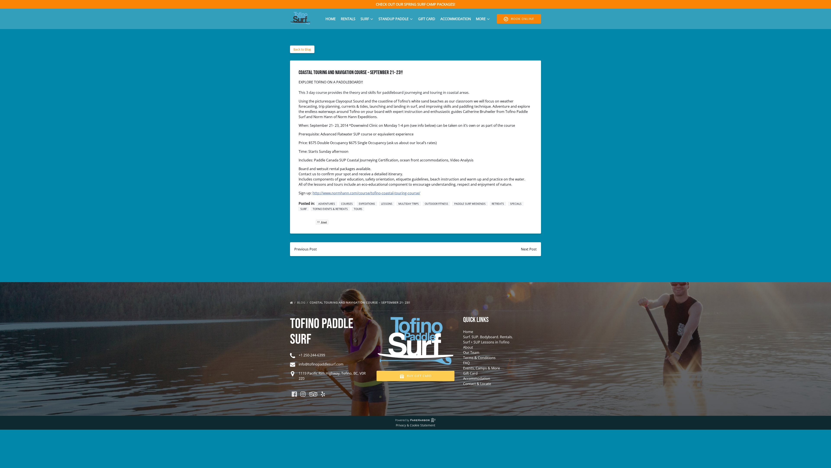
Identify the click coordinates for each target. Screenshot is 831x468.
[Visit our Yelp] (323, 394)
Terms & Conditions (479, 357)
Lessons (386, 204)
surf (303, 209)
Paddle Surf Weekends (470, 204)
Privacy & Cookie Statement (415, 425)
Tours (358, 209)
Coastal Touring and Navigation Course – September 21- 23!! (360, 302)
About (468, 347)
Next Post (529, 249)
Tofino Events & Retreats (330, 209)
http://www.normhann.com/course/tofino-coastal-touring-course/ (366, 193)
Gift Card (426, 18)
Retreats (498, 204)
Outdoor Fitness (436, 204)
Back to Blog (302, 49)
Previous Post (305, 249)
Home (330, 18)
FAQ (466, 363)
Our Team (471, 352)
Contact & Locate (477, 383)
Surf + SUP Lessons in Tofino (486, 342)
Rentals (348, 18)
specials (516, 204)
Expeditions (367, 204)
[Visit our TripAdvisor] (313, 394)
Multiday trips (408, 204)
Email (323, 222)
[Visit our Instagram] (303, 394)
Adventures (326, 204)
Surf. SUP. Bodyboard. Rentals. (488, 337)
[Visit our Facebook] (294, 394)
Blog (301, 302)
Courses (347, 204)
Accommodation (455, 18)
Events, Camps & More (481, 368)
